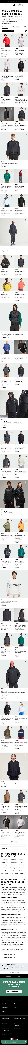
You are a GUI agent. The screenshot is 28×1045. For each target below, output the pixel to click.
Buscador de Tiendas (7, 1000)
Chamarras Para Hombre (4, 859)
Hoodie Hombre (3, 868)
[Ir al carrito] (25, 5)
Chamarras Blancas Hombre (22, 871)
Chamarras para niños (9, 957)
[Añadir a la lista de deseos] (11, 36)
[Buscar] (22, 5)
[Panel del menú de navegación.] (2, 5)
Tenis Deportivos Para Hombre (22, 862)
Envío (15, 1003)
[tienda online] (14, 6)
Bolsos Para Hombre (4, 865)
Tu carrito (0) (20, 976)
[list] (14, 27)
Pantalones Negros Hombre (13, 859)
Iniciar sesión (8, 976)
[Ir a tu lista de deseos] (5, 5)
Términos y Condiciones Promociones (19, 1024)
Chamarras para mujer (9, 954)
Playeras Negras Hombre (12, 865)
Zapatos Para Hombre (4, 874)
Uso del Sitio (5, 1023)
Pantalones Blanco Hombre (13, 862)
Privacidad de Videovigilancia (5, 1029)
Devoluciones (5, 1007)
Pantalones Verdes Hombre (22, 865)
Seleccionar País (17, 1028)
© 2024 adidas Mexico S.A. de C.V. (14, 1043)
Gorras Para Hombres (4, 871)
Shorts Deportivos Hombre (21, 859)
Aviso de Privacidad (6, 1034)
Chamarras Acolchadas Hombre (22, 868)
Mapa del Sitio (5, 1003)
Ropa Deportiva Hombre (14, 868)
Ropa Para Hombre (12, 871)
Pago (15, 1007)
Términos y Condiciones (19, 1018)
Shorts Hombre (14, 873)
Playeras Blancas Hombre (21, 874)
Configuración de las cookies (6, 1019)
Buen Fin (4, 1011)
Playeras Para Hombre (4, 862)
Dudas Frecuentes (18, 1000)
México (16, 1039)
